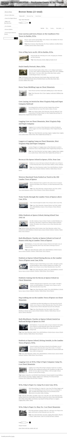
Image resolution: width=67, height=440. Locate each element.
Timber (31, 400)
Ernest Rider (32, 397)
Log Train (54, 188)
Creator (52, 28)
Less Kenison (35, 398)
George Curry (45, 397)
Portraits (21, 80)
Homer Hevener (22, 376)
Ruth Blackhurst (54, 167)
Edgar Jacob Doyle (51, 77)
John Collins (21, 398)
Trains (42, 416)
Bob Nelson (32, 228)
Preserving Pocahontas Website (10, 33)
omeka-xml (32, 428)
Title (47, 28)
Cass (33, 111)
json (28, 428)
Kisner (35, 45)
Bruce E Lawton (31, 44)
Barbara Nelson (25, 228)
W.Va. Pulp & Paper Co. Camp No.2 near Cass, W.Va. (38, 385)
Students (43, 168)
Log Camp (45, 133)
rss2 (37, 428)
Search (17, 38)
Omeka (12, 436)
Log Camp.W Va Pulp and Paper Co (46, 398)
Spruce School (36, 168)
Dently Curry (26, 397)
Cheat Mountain (39, 44)
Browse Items (8, 12)
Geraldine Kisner (59, 44)
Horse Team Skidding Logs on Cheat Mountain (37, 87)
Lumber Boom (25, 134)
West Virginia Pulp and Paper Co (43, 134)
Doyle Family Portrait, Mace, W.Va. (32, 66)
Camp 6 (23, 375)
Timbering (45, 376)
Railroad (57, 111)
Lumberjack (53, 93)
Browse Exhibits (8, 29)
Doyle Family (43, 77)
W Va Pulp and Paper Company (51, 416)
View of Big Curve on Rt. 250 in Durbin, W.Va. (36, 52)
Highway (48, 59)
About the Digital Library (11, 18)
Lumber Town (46, 167)
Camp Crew (40, 395)
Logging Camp (55, 133)
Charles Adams (37, 111)
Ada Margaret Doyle (26, 77)
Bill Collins (29, 395)
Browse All (22, 16)
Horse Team (42, 93)
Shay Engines (55, 414)
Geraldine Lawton (29, 45)
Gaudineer (51, 44)
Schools (60, 167)
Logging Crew (39, 376)
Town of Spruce (37, 190)
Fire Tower (46, 44)
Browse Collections (9, 15)
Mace (58, 79)
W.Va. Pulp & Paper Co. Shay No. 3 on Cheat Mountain (39, 407)
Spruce (31, 168)
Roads (51, 59)
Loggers (50, 133)
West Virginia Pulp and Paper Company (32, 114)
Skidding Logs (59, 93)
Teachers (48, 168)
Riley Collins (26, 400)
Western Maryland (50, 190)
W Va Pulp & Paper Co (40, 113)
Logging (48, 93)
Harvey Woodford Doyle (39, 79)
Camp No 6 (28, 375)
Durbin (43, 59)
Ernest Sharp (38, 397)
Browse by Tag (30, 16)
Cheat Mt (52, 111)
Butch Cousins (39, 228)
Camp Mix (46, 395)
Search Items (38, 16)
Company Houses (48, 188)
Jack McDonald (58, 397)
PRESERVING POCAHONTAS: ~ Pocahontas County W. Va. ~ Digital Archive (32, 3)
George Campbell (50, 375)
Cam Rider (35, 395)
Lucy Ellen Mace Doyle (50, 79)
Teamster (30, 94)
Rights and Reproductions (7, 22)
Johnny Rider (28, 398)
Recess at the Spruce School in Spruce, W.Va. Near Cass (39, 159)
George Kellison (58, 375)
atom (20, 428)
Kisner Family (40, 45)
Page (20, 22)
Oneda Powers (22, 230)
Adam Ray (24, 395)
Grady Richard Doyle (28, 79)
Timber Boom (32, 134)
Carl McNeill (35, 375)
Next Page (30, 23)
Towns (43, 190)
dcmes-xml (24, 428)
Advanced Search (15, 38)
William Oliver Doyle (28, 80)
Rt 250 (55, 59)
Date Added (58, 28)
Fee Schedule (8, 26)
